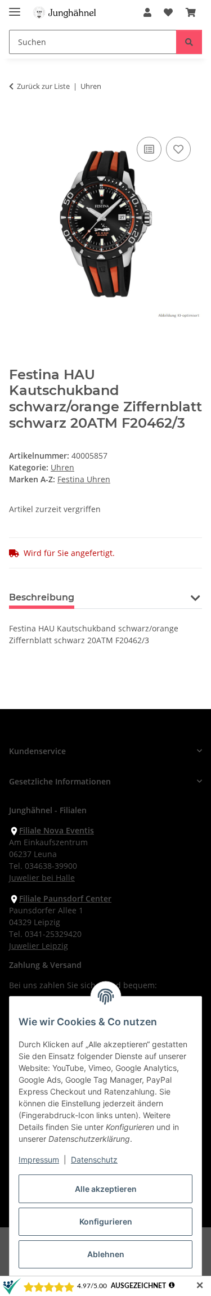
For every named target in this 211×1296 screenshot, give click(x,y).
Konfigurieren (105, 1221)
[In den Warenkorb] (18, 121)
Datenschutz (94, 1159)
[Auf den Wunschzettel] (178, 149)
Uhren (62, 467)
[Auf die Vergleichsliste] (149, 149)
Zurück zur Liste (43, 86)
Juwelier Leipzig (38, 945)
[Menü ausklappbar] (14, 7)
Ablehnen (105, 1254)
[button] (147, 12)
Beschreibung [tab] (41, 597)
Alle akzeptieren (106, 1189)
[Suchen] (189, 42)
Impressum (39, 1159)
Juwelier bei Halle (42, 877)
